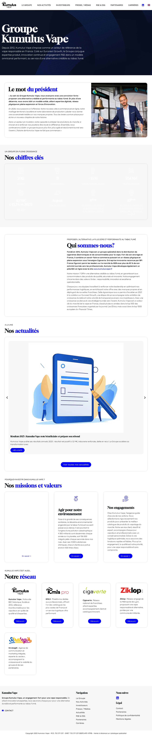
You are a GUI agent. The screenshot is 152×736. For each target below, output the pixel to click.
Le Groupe (27, 5)
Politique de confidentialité (128, 715)
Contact (119, 708)
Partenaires (117, 5)
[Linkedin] (143, 5)
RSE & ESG (100, 5)
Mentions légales (123, 719)
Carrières (133, 5)
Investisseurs (63, 5)
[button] (7, 397)
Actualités (80, 712)
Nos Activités (44, 5)
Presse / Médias (83, 5)
